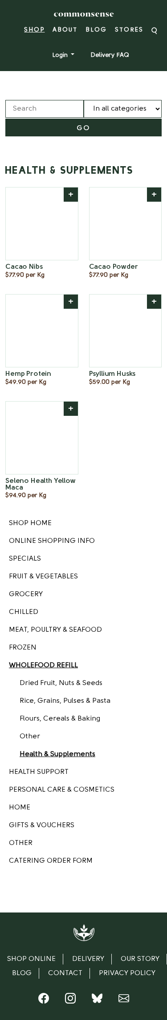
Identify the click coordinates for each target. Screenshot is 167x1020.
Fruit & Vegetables (43, 576)
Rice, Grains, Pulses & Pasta (65, 701)
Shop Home (30, 523)
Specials (25, 558)
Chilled (23, 612)
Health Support (39, 772)
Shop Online (31, 959)
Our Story (140, 959)
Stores (129, 30)
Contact (65, 973)
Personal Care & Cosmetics (61, 789)
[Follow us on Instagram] (70, 1000)
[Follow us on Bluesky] (97, 1000)
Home (19, 807)
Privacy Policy (127, 973)
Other (30, 736)
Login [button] (60, 55)
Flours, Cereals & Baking (60, 718)
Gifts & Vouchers (41, 825)
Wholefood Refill (43, 665)
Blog (96, 30)
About (65, 30)
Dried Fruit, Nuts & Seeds (61, 683)
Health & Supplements (57, 754)
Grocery (26, 594)
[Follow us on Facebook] (43, 1000)
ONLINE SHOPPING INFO (52, 541)
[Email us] (123, 1000)
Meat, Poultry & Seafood (55, 630)
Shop (34, 30)
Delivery (88, 959)
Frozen (23, 647)
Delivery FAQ (109, 55)
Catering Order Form (51, 861)
